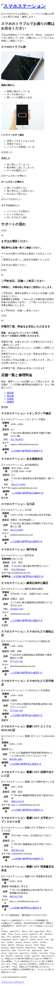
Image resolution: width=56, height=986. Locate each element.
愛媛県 (10, 402)
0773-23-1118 (16, 661)
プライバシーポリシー (12, 982)
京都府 (10, 399)
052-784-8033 (16, 439)
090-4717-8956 (18, 484)
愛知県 (10, 393)
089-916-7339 (15, 896)
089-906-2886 (15, 759)
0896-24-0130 (17, 801)
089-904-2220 (17, 850)
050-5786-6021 (18, 569)
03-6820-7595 (16, 609)
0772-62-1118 (16, 710)
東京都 (10, 396)
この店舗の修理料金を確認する (26, 451)
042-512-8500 (16, 530)
